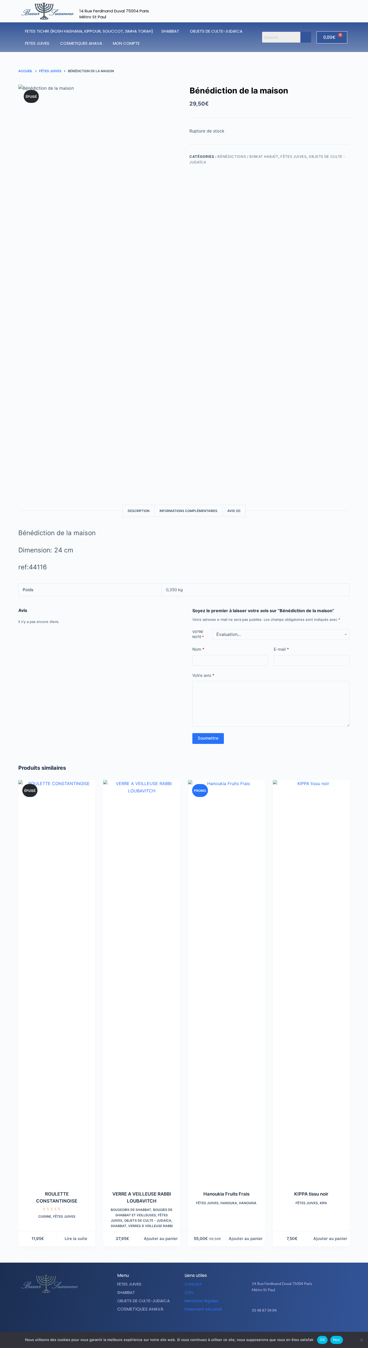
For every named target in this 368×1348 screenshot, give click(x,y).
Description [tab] (139, 511)
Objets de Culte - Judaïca (147, 1220)
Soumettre (208, 738)
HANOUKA (228, 1203)
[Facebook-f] (288, 1327)
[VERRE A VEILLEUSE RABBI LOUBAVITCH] (141, 982)
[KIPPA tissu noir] (311, 982)
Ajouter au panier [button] (161, 1238)
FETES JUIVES (37, 43)
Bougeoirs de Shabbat (131, 1210)
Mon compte (126, 43)
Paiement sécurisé (203, 1309)
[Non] (361, 1340)
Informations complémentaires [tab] (188, 511)
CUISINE (44, 1216)
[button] (171, 31)
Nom (198, 649)
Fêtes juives (293, 156)
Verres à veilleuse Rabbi (150, 1226)
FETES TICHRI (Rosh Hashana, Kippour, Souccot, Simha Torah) (89, 31)
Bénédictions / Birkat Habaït (247, 156)
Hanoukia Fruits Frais (226, 1194)
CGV (189, 1292)
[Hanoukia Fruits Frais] (226, 982)
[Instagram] (302, 1327)
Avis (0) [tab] (234, 511)
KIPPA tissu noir (311, 1194)
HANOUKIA (247, 1203)
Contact (193, 1284)
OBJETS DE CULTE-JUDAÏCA (216, 31)
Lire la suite (76, 1238)
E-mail (281, 649)
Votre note (198, 634)
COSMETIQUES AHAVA (81, 43)
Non (336, 1339)
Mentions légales (201, 1301)
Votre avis (203, 675)
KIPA (323, 1203)
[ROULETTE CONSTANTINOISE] (56, 982)
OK (322, 1339)
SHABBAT (170, 31)
